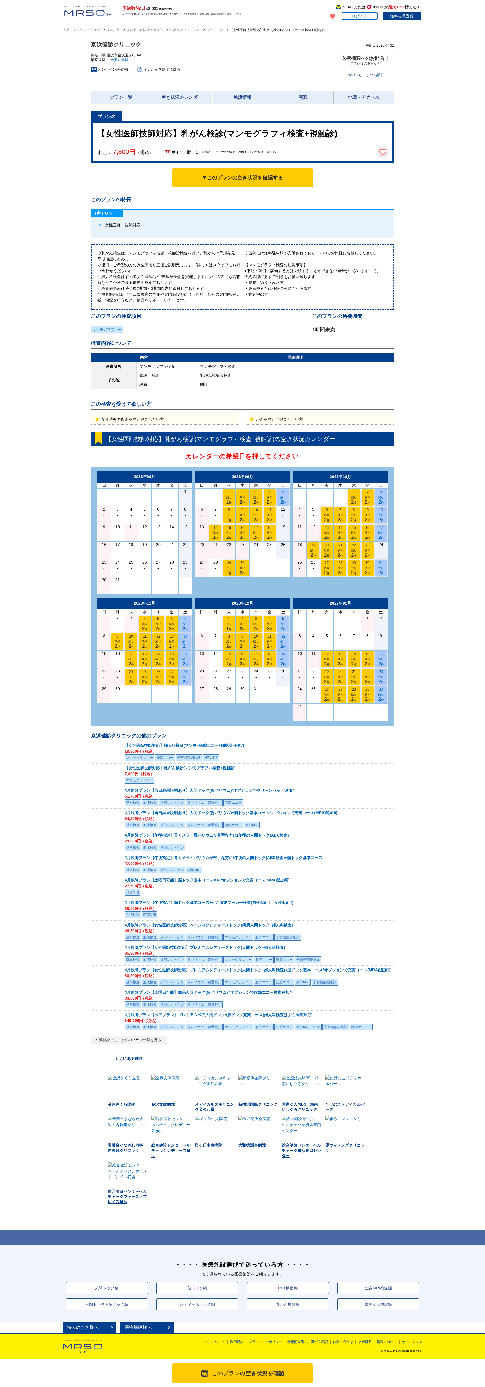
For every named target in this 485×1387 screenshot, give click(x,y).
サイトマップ (412, 1342)
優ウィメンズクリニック (345, 1147)
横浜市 (131, 30)
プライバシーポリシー (265, 1342)
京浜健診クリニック (185, 30)
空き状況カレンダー (182, 97)
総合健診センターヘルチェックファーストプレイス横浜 (127, 1196)
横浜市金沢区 (153, 30)
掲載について (387, 1342)
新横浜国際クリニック (258, 1104)
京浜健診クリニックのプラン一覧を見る (128, 1040)
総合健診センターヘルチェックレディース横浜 (171, 1150)
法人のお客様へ (83, 1327)
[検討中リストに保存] (383, 152)
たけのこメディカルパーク (345, 1107)
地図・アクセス (363, 97)
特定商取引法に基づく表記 (307, 1342)
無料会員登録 (402, 16)
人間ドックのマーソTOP (82, 30)
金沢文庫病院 (163, 1104)
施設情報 (242, 97)
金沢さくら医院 (121, 1104)
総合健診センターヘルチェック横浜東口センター (301, 1150)
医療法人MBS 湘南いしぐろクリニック (300, 1107)
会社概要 (365, 1342)
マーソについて (213, 1342)
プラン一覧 (214, 30)
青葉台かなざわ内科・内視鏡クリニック (127, 1147)
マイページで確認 (365, 75)
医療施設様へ (138, 1327)
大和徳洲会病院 (252, 1145)
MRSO (82, 1346)
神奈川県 (113, 30)
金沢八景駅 (119, 60)
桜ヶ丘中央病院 (208, 1145)
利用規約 (237, 1342)
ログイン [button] (359, 16)
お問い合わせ (343, 1342)
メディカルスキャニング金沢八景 (214, 1107)
